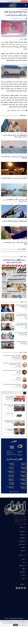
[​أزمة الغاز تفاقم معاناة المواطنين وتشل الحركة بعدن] (7, 345)
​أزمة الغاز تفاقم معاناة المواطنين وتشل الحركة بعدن (22, 342)
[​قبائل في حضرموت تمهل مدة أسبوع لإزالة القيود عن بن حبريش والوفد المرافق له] (19, 399)
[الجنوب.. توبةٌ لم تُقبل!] (19, 416)
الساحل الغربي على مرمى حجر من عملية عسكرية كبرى (14, 178)
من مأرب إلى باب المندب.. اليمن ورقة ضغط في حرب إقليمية (15, 243)
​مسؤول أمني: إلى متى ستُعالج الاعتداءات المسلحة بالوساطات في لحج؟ (21, 325)
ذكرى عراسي (19, 373)
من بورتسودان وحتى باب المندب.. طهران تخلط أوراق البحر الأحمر (14, 157)
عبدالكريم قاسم (18, 366)
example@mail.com (21, 523)
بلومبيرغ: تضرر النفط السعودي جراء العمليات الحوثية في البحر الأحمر (8, 422)
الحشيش (8, 110)
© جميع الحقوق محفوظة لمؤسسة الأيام (16, 618)
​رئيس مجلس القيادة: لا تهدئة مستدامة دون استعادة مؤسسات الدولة (21, 315)
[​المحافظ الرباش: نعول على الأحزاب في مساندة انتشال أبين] (7, 336)
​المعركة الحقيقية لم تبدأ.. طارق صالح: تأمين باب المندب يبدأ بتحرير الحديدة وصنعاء (14, 136)
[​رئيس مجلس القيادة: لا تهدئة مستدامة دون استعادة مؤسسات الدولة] (7, 317)
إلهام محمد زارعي (18, 385)
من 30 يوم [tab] (17, 392)
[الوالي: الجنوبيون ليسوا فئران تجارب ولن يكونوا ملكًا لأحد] (7, 308)
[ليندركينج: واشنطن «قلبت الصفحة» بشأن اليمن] (19, 431)
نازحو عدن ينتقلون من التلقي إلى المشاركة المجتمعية (8, 405)
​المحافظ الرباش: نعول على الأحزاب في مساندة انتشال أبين (21, 333)
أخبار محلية (23, 9)
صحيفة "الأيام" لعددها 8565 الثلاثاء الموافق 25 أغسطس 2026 (14, 261)
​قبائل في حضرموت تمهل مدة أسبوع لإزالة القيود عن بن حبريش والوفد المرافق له (9, 398)
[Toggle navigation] (25, 5)
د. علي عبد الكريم (18, 379)
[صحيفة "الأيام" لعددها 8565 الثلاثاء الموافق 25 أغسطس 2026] (14, 281)
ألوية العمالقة (13, 110)
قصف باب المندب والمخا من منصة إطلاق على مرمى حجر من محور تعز (15, 200)
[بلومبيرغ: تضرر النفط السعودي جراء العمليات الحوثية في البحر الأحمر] (19, 423)
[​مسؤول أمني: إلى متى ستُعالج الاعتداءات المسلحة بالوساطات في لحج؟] (7, 326)
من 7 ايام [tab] (21, 392)
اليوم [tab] (24, 392)
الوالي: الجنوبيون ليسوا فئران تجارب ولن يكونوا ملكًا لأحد (21, 305)
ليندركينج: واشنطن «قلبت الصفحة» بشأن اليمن (9, 429)
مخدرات (18, 110)
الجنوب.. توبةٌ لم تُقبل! (10, 413)
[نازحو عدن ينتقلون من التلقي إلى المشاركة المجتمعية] (19, 407)
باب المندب (23, 110)
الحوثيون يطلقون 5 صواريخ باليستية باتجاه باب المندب (14, 221)
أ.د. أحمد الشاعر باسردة (17, 358)
